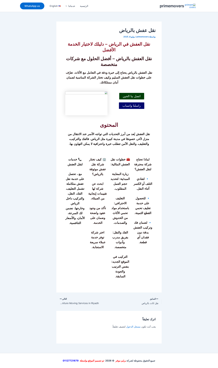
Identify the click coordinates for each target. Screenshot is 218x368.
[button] (67, 6)
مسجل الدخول (133, 326)
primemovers (172, 6)
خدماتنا (71, 5)
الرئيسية (84, 5)
